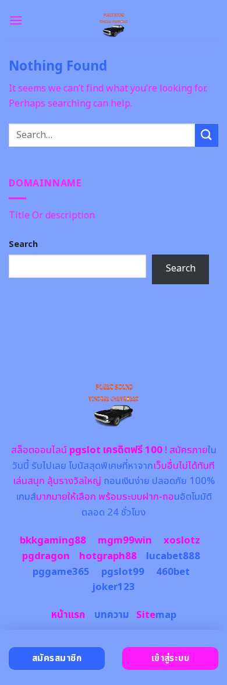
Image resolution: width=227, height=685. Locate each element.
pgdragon (46, 556)
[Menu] (16, 20)
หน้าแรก (68, 615)
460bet (173, 572)
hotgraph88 (108, 556)
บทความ (111, 615)
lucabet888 (173, 556)
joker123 (113, 587)
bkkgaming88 (53, 540)
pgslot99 (122, 572)
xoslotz (182, 540)
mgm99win (125, 540)
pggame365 (61, 572)
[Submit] (206, 135)
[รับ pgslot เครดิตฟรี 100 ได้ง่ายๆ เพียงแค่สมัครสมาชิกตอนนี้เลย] (113, 20)
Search (23, 244)
